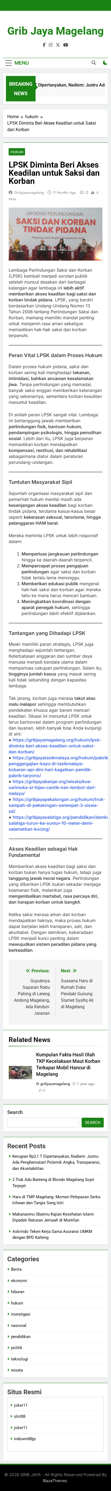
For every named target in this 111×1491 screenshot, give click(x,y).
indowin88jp (25, 1438)
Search (15, 1112)
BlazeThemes (55, 1480)
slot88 (19, 1416)
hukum (17, 152)
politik (16, 1347)
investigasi (20, 1314)
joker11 (20, 1405)
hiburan (17, 1291)
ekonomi (19, 1280)
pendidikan (20, 1336)
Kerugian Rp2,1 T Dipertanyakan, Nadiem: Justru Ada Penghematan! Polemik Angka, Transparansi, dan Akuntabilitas (56, 1162)
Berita (16, 1269)
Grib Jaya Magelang (55, 31)
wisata (17, 1370)
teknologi (19, 1359)
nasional (18, 1325)
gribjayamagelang (29, 192)
